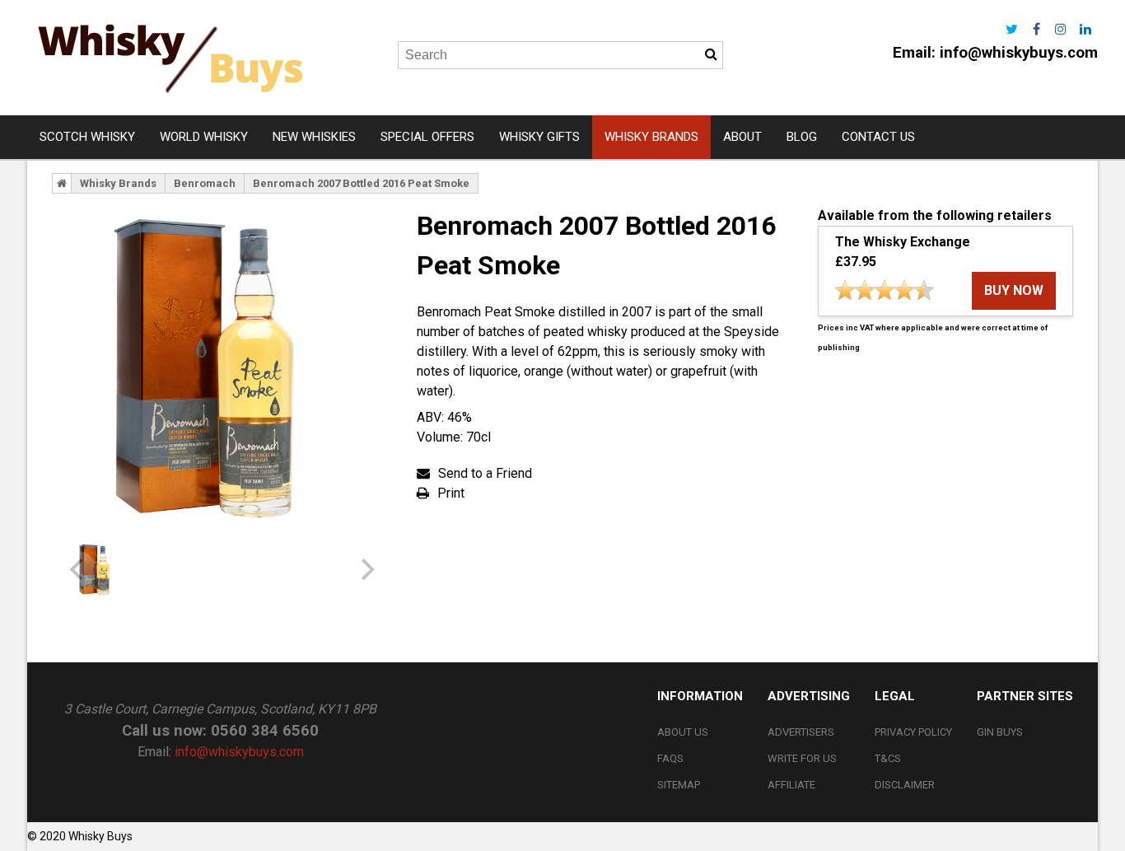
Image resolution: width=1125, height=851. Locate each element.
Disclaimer (905, 785)
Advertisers (801, 732)
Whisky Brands (651, 136)
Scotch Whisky (87, 136)
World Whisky (204, 136)
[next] (366, 569)
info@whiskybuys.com (1019, 53)
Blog (802, 136)
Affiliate (791, 785)
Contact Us (878, 136)
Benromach (205, 183)
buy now (1013, 290)
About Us (682, 732)
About (742, 136)
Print (450, 493)
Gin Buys (1000, 732)
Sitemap (678, 785)
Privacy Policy (913, 732)
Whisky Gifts (539, 136)
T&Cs (888, 758)
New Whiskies (314, 136)
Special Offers (427, 136)
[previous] (78, 569)
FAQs (670, 758)
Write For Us (802, 758)
